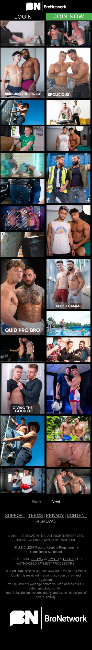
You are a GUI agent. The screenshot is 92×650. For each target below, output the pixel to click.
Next (56, 502)
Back (36, 502)
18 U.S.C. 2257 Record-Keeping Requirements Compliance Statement (46, 549)
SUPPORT (15, 515)
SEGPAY (37, 559)
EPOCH (53, 559)
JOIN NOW (69, 16)
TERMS (35, 515)
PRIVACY (55, 515)
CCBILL (68, 559)
